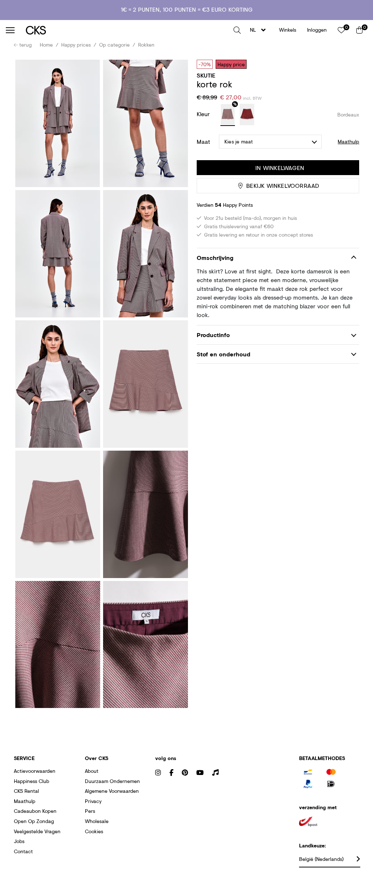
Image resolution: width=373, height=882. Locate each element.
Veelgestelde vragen (37, 831)
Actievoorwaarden (34, 771)
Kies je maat (238, 141)
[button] (237, 30)
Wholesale (97, 821)
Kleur (204, 114)
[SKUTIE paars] (227, 115)
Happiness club (31, 781)
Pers (90, 811)
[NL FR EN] (260, 30)
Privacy (93, 801)
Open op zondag (34, 821)
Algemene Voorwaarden (112, 791)
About (91, 771)
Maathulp (24, 801)
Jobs (19, 841)
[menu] (10, 30)
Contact (23, 851)
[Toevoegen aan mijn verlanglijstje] (348, 64)
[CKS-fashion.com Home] (127, 30)
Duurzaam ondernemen (112, 781)
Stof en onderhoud (223, 354)
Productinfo (213, 335)
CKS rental (26, 791)
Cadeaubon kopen (35, 811)
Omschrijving (215, 257)
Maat (203, 141)
